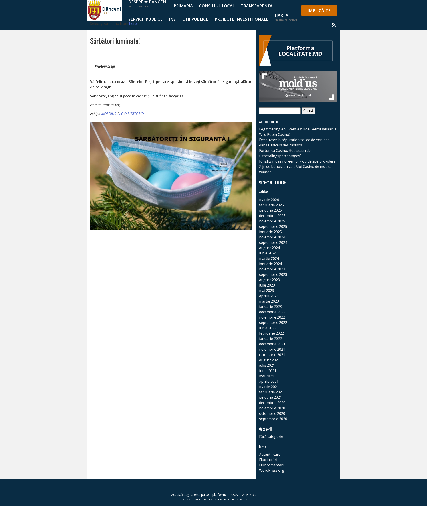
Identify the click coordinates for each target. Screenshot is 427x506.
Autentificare (269, 454)
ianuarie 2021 (270, 397)
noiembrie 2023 (272, 269)
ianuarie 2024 (270, 263)
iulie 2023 (267, 285)
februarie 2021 (271, 392)
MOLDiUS (108, 113)
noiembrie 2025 (272, 221)
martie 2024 (269, 258)
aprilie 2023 (268, 295)
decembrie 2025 (272, 215)
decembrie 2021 (272, 343)
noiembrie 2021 (272, 349)
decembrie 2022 (272, 311)
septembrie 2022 (273, 322)
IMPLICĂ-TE (319, 10)
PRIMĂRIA (183, 5)
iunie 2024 (267, 253)
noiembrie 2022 (272, 317)
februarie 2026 (271, 205)
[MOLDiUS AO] (298, 86)
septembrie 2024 (273, 242)
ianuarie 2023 (270, 306)
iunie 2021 (267, 370)
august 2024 (269, 247)
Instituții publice (188, 19)
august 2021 (269, 360)
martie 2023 (269, 301)
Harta (286, 16)
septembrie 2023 (273, 274)
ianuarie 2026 (270, 210)
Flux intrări (268, 459)
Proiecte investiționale (241, 19)
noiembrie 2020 (272, 408)
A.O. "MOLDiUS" (197, 499)
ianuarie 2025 (270, 231)
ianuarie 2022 (270, 338)
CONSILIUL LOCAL (217, 5)
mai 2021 (266, 376)
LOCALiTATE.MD (131, 113)
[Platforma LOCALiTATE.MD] (298, 50)
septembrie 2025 (273, 226)
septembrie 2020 (273, 418)
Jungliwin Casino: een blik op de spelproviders (297, 161)
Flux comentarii (271, 465)
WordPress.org (271, 470)
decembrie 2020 (272, 402)
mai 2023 (266, 290)
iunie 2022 (267, 327)
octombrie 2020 (272, 413)
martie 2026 (269, 199)
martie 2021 (269, 386)
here (133, 23)
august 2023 (269, 279)
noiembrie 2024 (272, 237)
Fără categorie (271, 436)
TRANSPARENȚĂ (256, 5)
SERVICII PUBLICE (145, 19)
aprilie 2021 (268, 381)
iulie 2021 (267, 365)
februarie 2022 (271, 333)
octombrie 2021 (272, 354)
